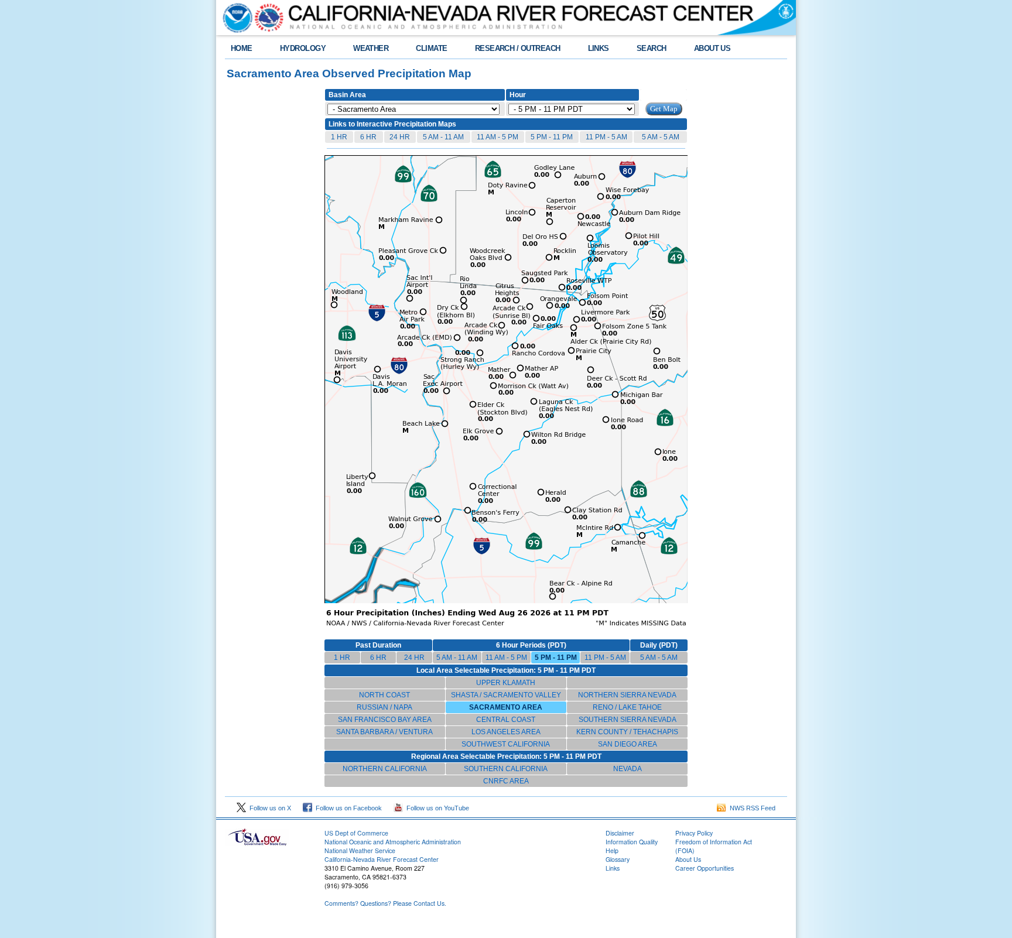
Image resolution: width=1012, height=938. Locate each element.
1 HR (339, 137)
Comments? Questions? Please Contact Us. (385, 903)
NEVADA (627, 769)
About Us (688, 859)
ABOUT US (712, 48)
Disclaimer (620, 833)
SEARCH (651, 48)
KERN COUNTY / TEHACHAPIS (627, 732)
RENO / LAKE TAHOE (627, 707)
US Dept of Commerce (356, 833)
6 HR (368, 137)
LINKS (598, 48)
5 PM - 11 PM (552, 137)
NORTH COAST (384, 695)
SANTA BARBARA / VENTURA (384, 732)
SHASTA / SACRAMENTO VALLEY (506, 695)
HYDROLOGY (303, 48)
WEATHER (370, 48)
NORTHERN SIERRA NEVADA (627, 695)
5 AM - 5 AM (660, 137)
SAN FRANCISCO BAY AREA (385, 720)
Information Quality (632, 841)
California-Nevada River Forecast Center (381, 859)
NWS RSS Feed (750, 808)
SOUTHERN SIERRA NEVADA (627, 720)
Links (613, 868)
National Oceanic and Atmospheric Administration (392, 841)
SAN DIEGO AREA (627, 744)
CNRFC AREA (506, 781)
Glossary (618, 859)
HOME (241, 48)
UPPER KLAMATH (505, 683)
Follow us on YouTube (436, 808)
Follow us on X (268, 808)
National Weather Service (359, 850)
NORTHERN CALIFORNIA (385, 769)
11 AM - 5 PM (497, 137)
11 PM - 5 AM (606, 137)
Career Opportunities (704, 868)
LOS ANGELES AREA (506, 732)
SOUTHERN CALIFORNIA (506, 769)
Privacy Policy (694, 833)
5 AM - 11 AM (443, 137)
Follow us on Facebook (347, 808)
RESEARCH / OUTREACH (517, 48)
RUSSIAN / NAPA (384, 707)
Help (612, 850)
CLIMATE (431, 48)
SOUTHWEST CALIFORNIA (505, 744)
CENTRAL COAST (505, 720)
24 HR (399, 137)
